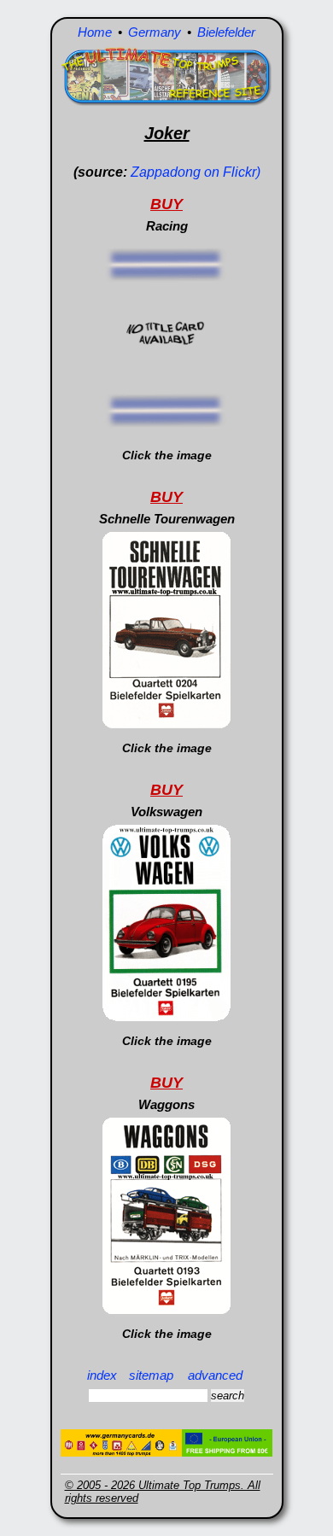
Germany (154, 32)
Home (95, 32)
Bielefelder (226, 32)
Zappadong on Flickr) (195, 172)
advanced (215, 1375)
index (102, 1375)
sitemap (151, 1375)
